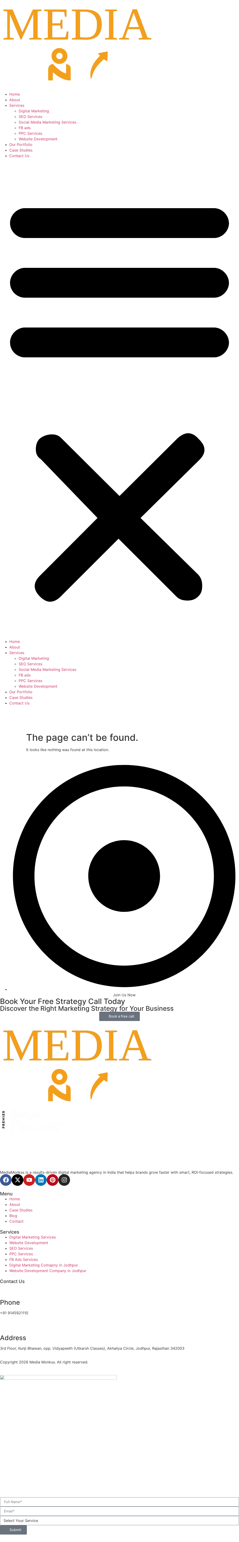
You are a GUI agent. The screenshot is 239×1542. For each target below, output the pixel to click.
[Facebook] (6, 1180)
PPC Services (30, 133)
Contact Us (19, 155)
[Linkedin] (41, 1180)
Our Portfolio (20, 144)
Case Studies (20, 150)
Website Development (38, 139)
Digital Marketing (34, 111)
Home (14, 94)
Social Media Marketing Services (47, 122)
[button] (119, 399)
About (14, 99)
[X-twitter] (17, 1180)
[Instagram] (64, 1180)
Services (16, 105)
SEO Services (30, 116)
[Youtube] (29, 1180)
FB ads (25, 127)
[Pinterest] (52, 1180)
